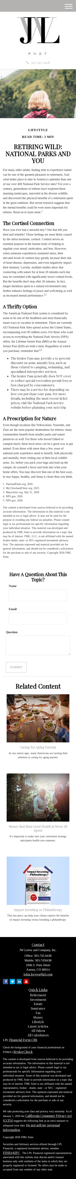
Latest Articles (38, 1026)
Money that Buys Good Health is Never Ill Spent (38, 828)
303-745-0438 (40, 62)
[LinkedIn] (35, 53)
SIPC (16, 1153)
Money (38, 1017)
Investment (38, 999)
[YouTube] (40, 53)
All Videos (38, 1031)
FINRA (7, 1153)
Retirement (38, 995)
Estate (38, 1004)
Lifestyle (38, 1022)
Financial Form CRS (23, 1040)
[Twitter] (29, 53)
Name (13, 586)
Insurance (38, 1008)
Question (12, 632)
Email (13, 609)
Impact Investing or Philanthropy (38, 910)
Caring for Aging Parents (38, 747)
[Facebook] (45, 53)
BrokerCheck (23, 1052)
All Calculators (38, 1035)
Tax (38, 1013)
